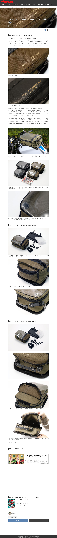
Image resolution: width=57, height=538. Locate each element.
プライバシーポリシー (25, 536)
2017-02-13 (14, 512)
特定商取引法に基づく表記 (34, 536)
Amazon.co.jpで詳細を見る (21, 505)
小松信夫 (14, 23)
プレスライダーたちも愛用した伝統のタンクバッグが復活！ (27, 19)
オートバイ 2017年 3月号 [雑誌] (22, 499)
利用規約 (19, 536)
